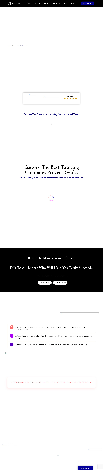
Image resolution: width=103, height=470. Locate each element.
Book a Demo (87, 3)
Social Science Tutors (43, 454)
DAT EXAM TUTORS (28, 449)
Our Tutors (71, 452)
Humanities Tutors (42, 451)
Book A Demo (45, 283)
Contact (72, 3)
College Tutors (57, 454)
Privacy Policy (74, 461)
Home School (55, 3)
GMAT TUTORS (27, 443)
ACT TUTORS (10, 445)
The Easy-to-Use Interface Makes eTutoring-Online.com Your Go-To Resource (34, 77)
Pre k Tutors (56, 443)
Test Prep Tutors (57, 456)
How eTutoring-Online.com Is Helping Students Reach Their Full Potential (33, 80)
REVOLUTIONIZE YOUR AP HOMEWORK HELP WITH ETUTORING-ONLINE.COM (34, 424)
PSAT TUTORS (11, 447)
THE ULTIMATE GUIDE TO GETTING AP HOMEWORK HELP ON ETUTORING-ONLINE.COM (37, 427)
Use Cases (71, 454)
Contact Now (60, 283)
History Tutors (41, 452)
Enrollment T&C (91, 461)
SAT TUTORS (10, 443)
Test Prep (37, 3)
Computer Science (42, 447)
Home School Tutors (58, 447)
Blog (17, 45)
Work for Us (87, 445)
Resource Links (72, 445)
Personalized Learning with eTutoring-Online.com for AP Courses (30, 82)
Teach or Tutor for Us (89, 443)
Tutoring (28, 3)
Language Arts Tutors (43, 456)
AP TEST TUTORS (11, 449)
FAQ (69, 450)
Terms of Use (82, 461)
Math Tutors (41, 443)
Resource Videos (72, 443)
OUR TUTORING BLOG (72, 448)
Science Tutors (41, 445)
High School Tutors (58, 452)
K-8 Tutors (55, 445)
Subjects (45, 3)
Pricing (65, 3)
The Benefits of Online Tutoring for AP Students (25, 74)
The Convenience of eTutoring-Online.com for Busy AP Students (30, 85)
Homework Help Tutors (57, 449)
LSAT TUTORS (26, 445)
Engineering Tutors (43, 449)
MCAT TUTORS (26, 447)
